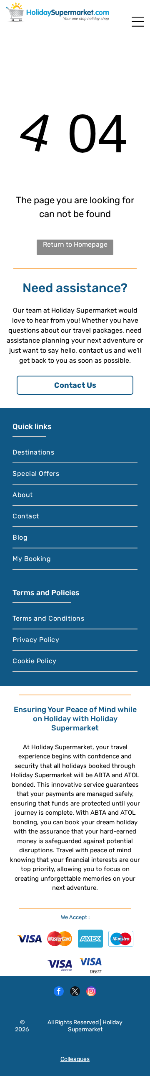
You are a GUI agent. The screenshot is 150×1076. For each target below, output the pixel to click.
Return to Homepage (75, 244)
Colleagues (75, 1059)
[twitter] (75, 992)
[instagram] (91, 992)
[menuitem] (74, 452)
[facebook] (59, 992)
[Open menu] (138, 21)
